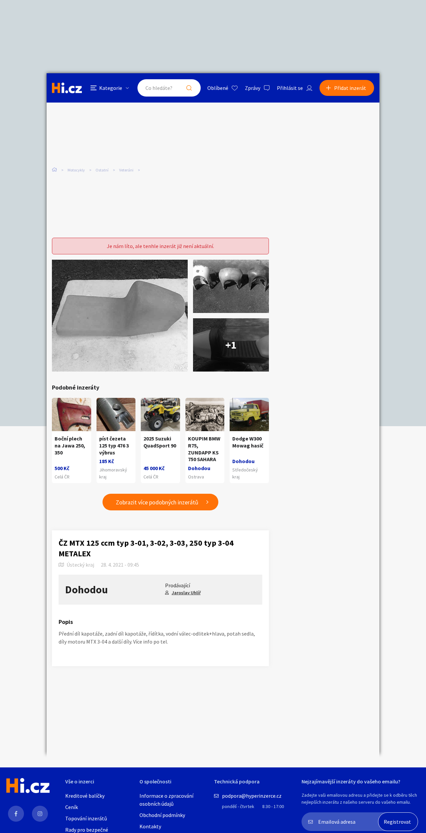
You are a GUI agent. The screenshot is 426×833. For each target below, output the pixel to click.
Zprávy (252, 88)
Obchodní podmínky (162, 815)
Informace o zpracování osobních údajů (166, 799)
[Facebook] (16, 814)
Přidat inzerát (350, 88)
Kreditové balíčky (85, 795)
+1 (231, 345)
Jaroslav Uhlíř (186, 593)
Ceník (71, 807)
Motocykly (76, 169)
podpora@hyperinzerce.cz (252, 795)
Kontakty (150, 826)
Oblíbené (217, 88)
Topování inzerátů (86, 818)
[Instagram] (40, 814)
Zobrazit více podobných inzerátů (157, 502)
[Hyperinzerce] (67, 88)
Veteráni (126, 169)
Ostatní (102, 169)
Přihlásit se (290, 88)
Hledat (189, 88)
